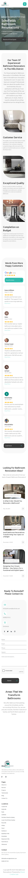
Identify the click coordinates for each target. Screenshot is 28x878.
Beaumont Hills (5, 839)
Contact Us (4, 798)
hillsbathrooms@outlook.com (11, 608)
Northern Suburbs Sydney (8, 817)
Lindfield (3, 814)
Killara (3, 825)
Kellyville (3, 809)
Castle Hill (4, 806)
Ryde (2, 812)
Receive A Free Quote (9, 39)
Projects (3, 790)
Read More (7, 303)
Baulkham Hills (5, 833)
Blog (2, 795)
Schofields (4, 836)
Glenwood (4, 844)
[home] (5, 4)
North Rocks (4, 841)
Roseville (3, 822)
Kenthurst (4, 830)
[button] (25, 4)
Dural (2, 828)
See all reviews (10, 280)
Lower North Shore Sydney (8, 820)
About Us (3, 784)
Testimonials (4, 793)
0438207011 (6, 617)
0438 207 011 (5, 861)
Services (3, 787)
